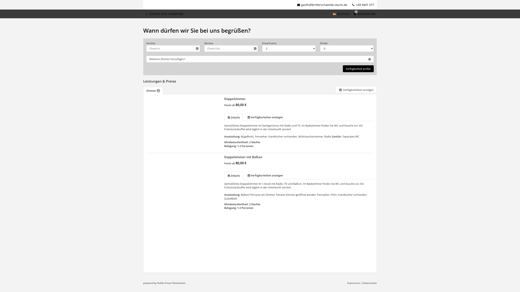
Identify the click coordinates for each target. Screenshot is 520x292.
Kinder (324, 43)
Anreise (150, 43)
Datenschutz (370, 283)
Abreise (208, 43)
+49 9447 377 (364, 5)
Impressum (353, 283)
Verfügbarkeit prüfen (358, 69)
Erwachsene (269, 43)
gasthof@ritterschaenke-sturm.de (324, 5)
